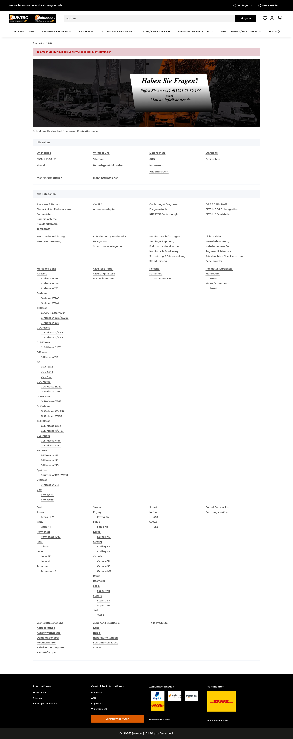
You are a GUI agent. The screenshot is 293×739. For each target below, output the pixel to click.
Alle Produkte (159, 622)
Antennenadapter (104, 209)
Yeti (95, 610)
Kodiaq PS (103, 551)
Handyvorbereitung (49, 241)
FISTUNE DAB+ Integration (222, 209)
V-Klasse (42, 479)
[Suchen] (245, 18)
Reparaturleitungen (105, 637)
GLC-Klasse (43, 406)
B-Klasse (42, 293)
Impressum (156, 165)
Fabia (96, 522)
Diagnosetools (158, 209)
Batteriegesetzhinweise (108, 165)
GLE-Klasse (43, 421)
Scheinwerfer (214, 261)
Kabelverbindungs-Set (51, 647)
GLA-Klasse (43, 381)
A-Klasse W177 (49, 288)
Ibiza (40, 541)
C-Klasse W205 (50, 322)
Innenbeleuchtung (217, 241)
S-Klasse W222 (49, 460)
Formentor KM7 (50, 536)
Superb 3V (103, 600)
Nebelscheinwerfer (217, 246)
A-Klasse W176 (49, 283)
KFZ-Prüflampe (46, 652)
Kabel (96, 627)
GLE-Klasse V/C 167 (52, 430)
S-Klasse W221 (49, 455)
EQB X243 (47, 371)
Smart (213, 278)
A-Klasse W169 (49, 278)
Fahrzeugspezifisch (218, 512)
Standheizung (158, 261)
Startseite (212, 152)
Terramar (42, 566)
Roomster (99, 580)
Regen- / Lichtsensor (218, 251)
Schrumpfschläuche (105, 642)
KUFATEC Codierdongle (163, 214)
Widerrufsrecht (158, 171)
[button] (272, 18)
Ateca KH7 (47, 517)
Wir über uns (101, 152)
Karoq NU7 (104, 536)
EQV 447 (46, 376)
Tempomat (43, 228)
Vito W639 (47, 499)
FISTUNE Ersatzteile (218, 214)
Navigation (100, 241)
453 (155, 517)
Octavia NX (104, 571)
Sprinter (42, 470)
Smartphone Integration (108, 246)
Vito (39, 489)
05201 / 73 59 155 (46, 159)
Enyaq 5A (103, 517)
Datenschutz (157, 152)
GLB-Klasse (44, 396)
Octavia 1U (103, 561)
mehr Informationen (49, 177)
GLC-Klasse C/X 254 (52, 411)
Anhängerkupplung (161, 241)
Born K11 (46, 526)
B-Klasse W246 (50, 298)
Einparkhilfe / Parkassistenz (54, 209)
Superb (97, 595)
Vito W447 (47, 494)
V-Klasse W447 (50, 484)
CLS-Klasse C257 (51, 347)
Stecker (98, 647)
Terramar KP (48, 571)
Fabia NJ (102, 526)
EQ (38, 362)
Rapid (96, 576)
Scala (96, 585)
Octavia (98, 556)
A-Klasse (42, 273)
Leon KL (46, 561)
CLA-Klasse (43, 327)
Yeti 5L (101, 615)
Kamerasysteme (47, 219)
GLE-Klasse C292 (51, 425)
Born (40, 522)
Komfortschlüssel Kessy (163, 251)
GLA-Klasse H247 (51, 386)
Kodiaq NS (103, 546)
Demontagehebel (48, 637)
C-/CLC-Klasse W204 (53, 312)
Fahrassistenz (45, 214)
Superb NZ (103, 605)
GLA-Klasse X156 (51, 391)
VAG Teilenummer (104, 278)
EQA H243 (47, 366)
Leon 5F (46, 556)
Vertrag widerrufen (117, 718)
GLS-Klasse (43, 435)
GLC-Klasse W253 (51, 416)
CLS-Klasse (43, 342)
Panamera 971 (162, 278)
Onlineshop (44, 152)
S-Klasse (42, 450)
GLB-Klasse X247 (51, 401)
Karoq (97, 531)
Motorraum (213, 273)
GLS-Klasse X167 (51, 445)
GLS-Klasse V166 (51, 440)
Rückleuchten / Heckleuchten (224, 256)
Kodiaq (97, 541)
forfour (153, 512)
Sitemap (98, 159)
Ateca (40, 512)
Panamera (155, 273)
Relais (96, 632)
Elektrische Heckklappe (164, 246)
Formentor (43, 531)
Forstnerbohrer (46, 642)
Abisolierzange (46, 627)
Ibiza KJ (45, 546)
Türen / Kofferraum (217, 283)
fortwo (153, 522)
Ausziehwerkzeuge (48, 632)
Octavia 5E (103, 566)
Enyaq (97, 512)
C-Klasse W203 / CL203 (54, 317)
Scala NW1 (103, 590)
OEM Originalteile (104, 273)
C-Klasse (42, 308)
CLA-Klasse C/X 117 (52, 332)
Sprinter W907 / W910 (54, 475)
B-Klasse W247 (50, 303)
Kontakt (42, 165)
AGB (152, 159)
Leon (40, 551)
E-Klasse (42, 352)
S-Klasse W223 (49, 465)
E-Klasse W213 (49, 357)
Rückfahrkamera (47, 223)
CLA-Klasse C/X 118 (52, 337)
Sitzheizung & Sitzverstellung (167, 256)
